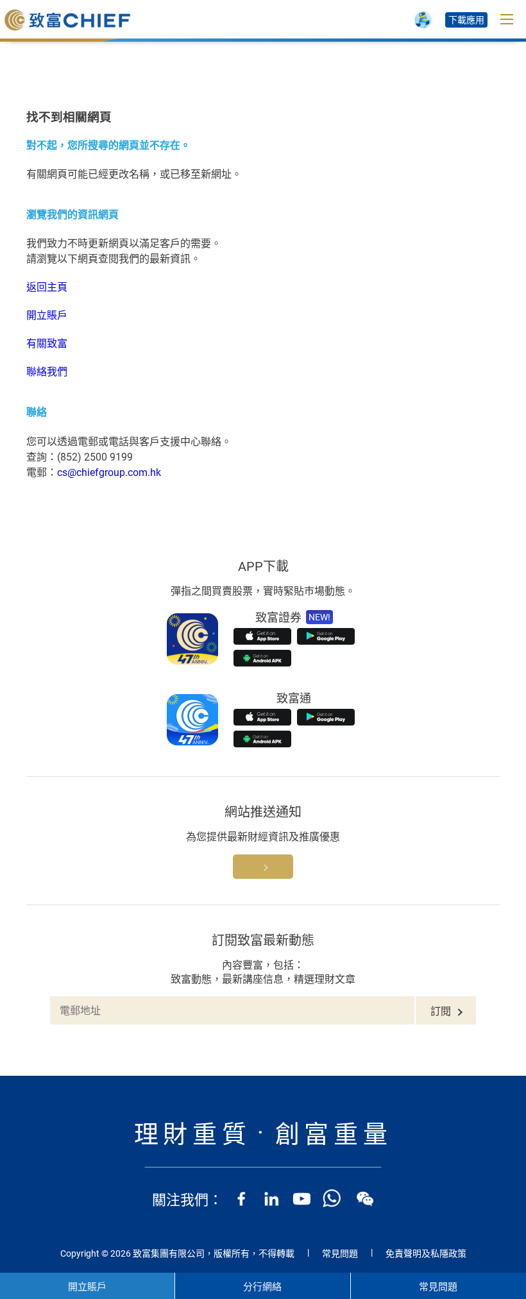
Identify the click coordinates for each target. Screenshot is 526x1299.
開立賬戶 (46, 315)
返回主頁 (46, 287)
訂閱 (440, 1011)
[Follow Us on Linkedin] (271, 1198)
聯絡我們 (46, 372)
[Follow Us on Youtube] (301, 1198)
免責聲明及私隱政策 (426, 1253)
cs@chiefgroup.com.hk (109, 472)
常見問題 (340, 1253)
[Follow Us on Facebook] (241, 1198)
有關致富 (46, 343)
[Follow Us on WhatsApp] (332, 1198)
